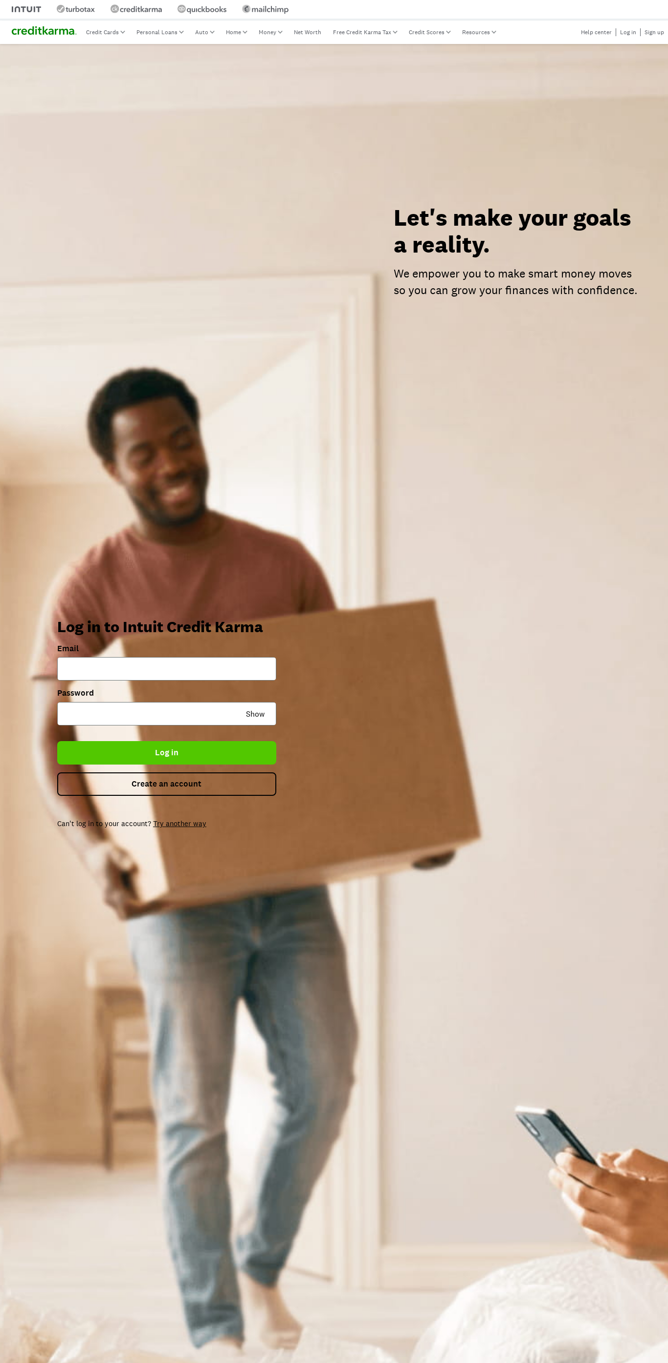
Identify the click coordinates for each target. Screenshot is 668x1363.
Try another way (179, 823)
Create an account (166, 783)
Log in (166, 752)
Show (255, 714)
